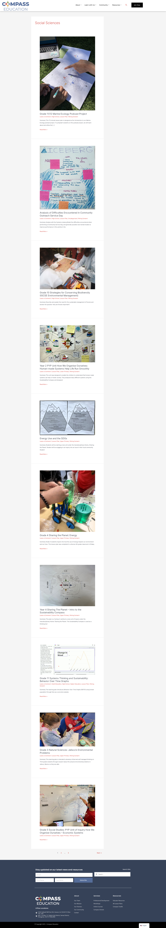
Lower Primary (64, 371)
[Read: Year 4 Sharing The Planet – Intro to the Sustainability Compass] (67, 585)
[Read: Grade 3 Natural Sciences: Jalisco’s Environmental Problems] (67, 729)
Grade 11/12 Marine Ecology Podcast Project (63, 113)
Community (103, 5)
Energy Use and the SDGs (53, 438)
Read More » (43, 129)
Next (99, 853)
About (78, 5)
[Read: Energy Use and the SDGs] (67, 418)
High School (55, 116)
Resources (116, 5)
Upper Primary (64, 441)
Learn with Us (90, 5)
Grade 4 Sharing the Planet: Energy (58, 535)
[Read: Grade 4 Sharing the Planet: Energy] (67, 501)
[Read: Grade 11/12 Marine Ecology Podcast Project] (67, 73)
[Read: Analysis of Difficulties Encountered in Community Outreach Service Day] (67, 177)
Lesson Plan (63, 116)
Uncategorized (72, 218)
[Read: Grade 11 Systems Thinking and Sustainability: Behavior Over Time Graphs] (67, 659)
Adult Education (56, 684)
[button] (126, 5)
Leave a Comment (45, 116)
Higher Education (75, 684)
